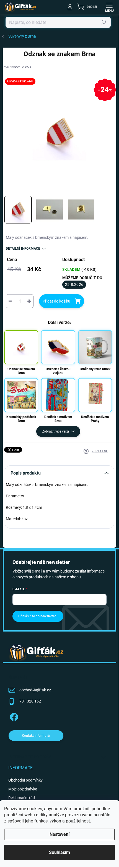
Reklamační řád (21, 797)
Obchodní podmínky (25, 780)
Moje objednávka (22, 789)
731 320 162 (30, 701)
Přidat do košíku (56, 301)
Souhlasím (59, 852)
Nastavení (59, 834)
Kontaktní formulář (36, 736)
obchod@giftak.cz (35, 690)
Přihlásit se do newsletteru (38, 616)
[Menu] (109, 7)
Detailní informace (23, 248)
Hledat (103, 22)
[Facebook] (13, 716)
